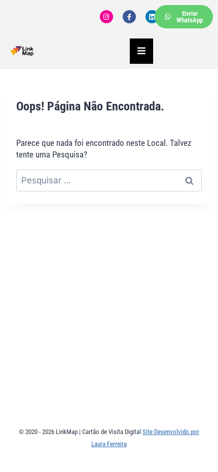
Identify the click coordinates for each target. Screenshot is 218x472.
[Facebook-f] (129, 16)
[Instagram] (106, 16)
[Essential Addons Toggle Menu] (141, 51)
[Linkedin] (152, 16)
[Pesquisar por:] (109, 180)
